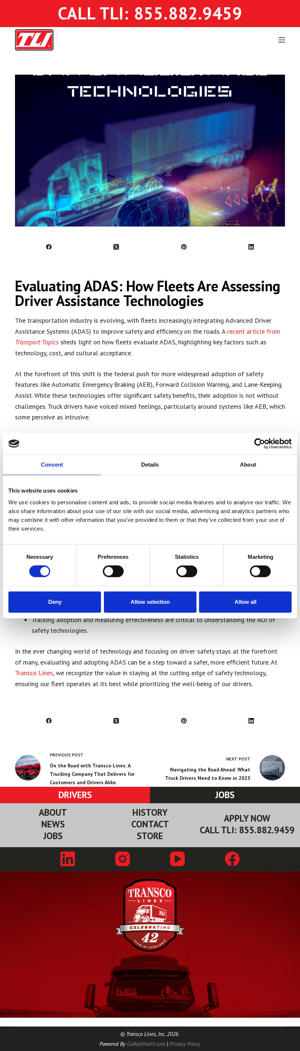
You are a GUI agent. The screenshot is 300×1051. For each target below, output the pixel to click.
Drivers (75, 795)
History (150, 813)
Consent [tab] (52, 464)
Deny (54, 602)
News (53, 824)
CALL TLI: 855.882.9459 (150, 13)
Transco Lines (34, 673)
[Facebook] (49, 247)
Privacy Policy (185, 1043)
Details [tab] (150, 464)
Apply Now (247, 818)
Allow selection (150, 602)
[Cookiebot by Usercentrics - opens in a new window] (260, 443)
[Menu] (281, 40)
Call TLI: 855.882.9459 (247, 830)
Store (150, 836)
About (53, 813)
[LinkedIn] (251, 247)
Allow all (245, 602)
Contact (150, 824)
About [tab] (248, 464)
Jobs (225, 795)
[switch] (113, 571)
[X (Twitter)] (116, 247)
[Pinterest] (184, 247)
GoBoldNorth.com (146, 1043)
